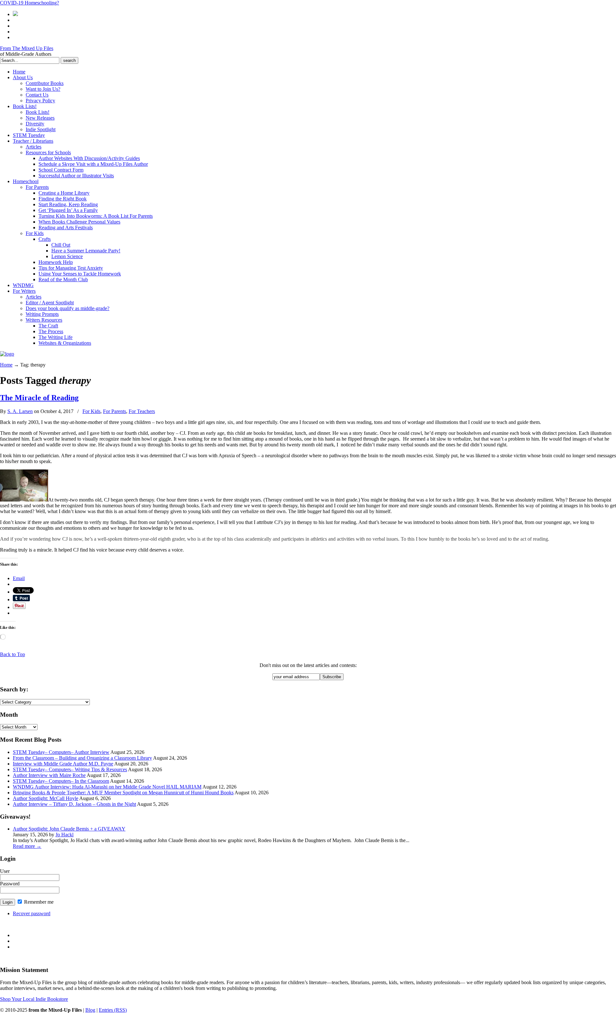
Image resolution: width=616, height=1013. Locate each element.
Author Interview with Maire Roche (49, 775)
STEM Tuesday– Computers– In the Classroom (61, 781)
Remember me (38, 902)
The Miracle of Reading (39, 397)
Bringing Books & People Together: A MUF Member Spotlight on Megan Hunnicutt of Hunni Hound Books (123, 792)
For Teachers (142, 411)
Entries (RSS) (113, 1010)
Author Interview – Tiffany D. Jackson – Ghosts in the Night (74, 804)
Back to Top (12, 654)
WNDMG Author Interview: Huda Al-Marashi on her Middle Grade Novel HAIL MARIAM (107, 786)
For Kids (91, 411)
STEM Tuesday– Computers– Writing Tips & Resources (70, 769)
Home (6, 364)
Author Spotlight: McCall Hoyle (45, 798)
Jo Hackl (64, 834)
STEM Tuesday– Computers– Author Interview (61, 752)
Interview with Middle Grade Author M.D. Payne (63, 763)
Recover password (31, 913)
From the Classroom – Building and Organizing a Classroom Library (82, 758)
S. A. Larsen (20, 411)
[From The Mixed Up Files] (7, 354)
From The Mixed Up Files (26, 48)
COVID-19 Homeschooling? (29, 2)
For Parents (114, 411)
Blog (90, 1010)
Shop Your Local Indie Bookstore (34, 999)
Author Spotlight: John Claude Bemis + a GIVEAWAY (69, 829)
